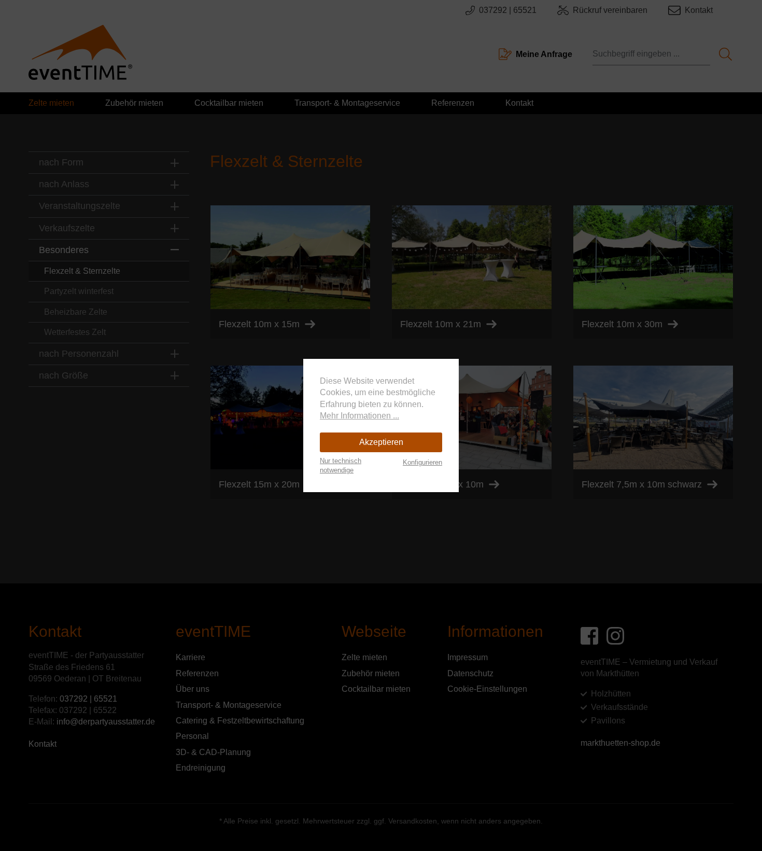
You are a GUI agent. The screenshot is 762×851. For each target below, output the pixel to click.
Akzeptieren (381, 442)
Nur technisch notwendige (340, 465)
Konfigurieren (422, 462)
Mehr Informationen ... (359, 415)
